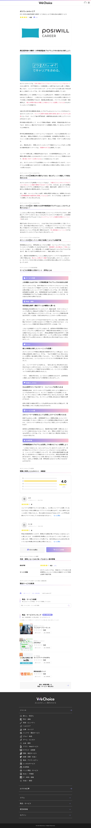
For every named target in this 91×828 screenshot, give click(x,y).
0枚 (38, 500)
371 (29, 500)
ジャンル (23, 710)
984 (29, 526)
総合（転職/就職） (36, 593)
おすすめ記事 (25, 788)
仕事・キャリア (26, 593)
